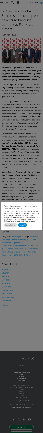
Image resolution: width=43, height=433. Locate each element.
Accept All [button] (22, 225)
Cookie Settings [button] (10, 225)
